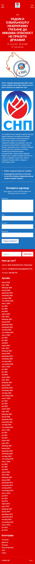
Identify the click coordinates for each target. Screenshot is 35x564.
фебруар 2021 (7, 446)
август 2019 (6, 493)
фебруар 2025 (7, 319)
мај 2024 (5, 343)
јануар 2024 (6, 353)
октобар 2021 (6, 424)
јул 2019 (5, 496)
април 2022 (6, 409)
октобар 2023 (6, 361)
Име (3, 215)
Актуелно (5, 539)
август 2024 (6, 335)
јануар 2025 (6, 322)
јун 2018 (5, 530)
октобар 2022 (6, 393)
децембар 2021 (7, 419)
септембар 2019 (7, 490)
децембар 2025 (7, 293)
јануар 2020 (6, 480)
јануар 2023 (6, 385)
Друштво (5, 542)
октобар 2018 (6, 519)
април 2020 (6, 472)
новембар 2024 (7, 327)
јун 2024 (5, 340)
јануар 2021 (6, 448)
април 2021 (6, 440)
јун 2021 (5, 435)
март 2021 (5, 443)
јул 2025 (5, 306)
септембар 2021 (7, 427)
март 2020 (5, 475)
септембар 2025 (7, 301)
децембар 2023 (7, 356)
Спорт (4, 553)
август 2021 (6, 430)
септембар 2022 (7, 396)
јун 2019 (5, 498)
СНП (17, 14)
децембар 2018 (7, 514)
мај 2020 (5, 469)
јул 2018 (5, 527)
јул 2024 (5, 338)
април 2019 (6, 504)
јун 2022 (5, 403)
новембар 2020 (7, 453)
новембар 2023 (7, 359)
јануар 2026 (6, 290)
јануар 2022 (6, 417)
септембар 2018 (7, 522)
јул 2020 (5, 464)
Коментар (5, 198)
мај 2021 (5, 438)
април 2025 (6, 314)
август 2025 (6, 303)
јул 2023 (5, 369)
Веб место (5, 231)
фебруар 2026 (7, 287)
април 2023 (6, 377)
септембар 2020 (7, 459)
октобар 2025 (6, 298)
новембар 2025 (7, 295)
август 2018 (6, 525)
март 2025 (5, 316)
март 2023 (5, 380)
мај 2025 (5, 311)
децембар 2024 (7, 324)
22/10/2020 (25, 44)
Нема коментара (18, 47)
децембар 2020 (7, 451)
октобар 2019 (6, 488)
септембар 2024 (7, 332)
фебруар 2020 (7, 477)
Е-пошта (5, 223)
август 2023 (6, 367)
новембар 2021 (7, 422)
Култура (5, 545)
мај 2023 (5, 374)
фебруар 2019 (7, 509)
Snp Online (15, 44)
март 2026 (5, 285)
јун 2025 (5, 309)
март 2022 (5, 411)
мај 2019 (5, 501)
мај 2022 (5, 406)
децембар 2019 (7, 482)
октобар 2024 (6, 330)
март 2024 (5, 348)
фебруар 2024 (7, 351)
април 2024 (6, 345)
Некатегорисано (8, 547)
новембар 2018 (7, 517)
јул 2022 (5, 401)
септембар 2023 (7, 364)
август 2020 (6, 461)
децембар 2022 (7, 388)
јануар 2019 (6, 511)
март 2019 (5, 506)
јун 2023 (5, 372)
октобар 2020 (6, 456)
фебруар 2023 (7, 382)
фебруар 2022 (7, 414)
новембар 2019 (7, 485)
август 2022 (6, 398)
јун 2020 (5, 467)
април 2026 (6, 282)
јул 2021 (5, 432)
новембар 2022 (7, 390)
